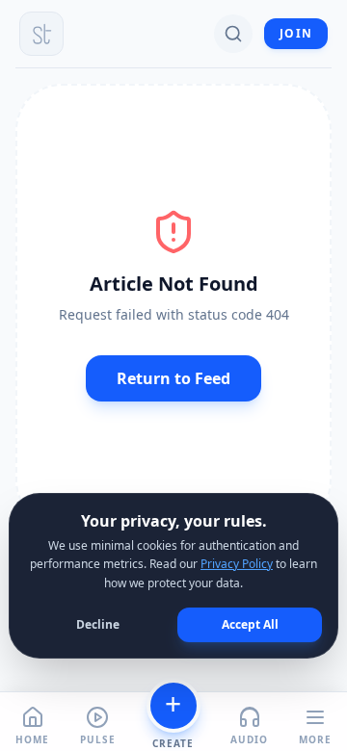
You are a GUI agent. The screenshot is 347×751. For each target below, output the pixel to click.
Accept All (250, 624)
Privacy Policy (236, 564)
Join (296, 33)
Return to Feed (173, 378)
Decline (98, 624)
